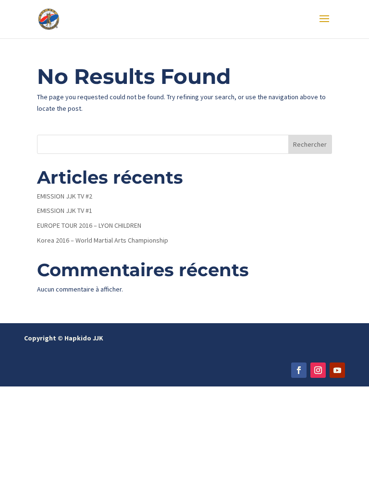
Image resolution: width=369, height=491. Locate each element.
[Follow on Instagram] (318, 370)
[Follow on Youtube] (337, 370)
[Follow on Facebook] (299, 370)
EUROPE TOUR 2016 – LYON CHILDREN (89, 225)
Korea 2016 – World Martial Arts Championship (102, 240)
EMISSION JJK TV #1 (64, 210)
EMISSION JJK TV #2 (64, 196)
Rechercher (310, 144)
